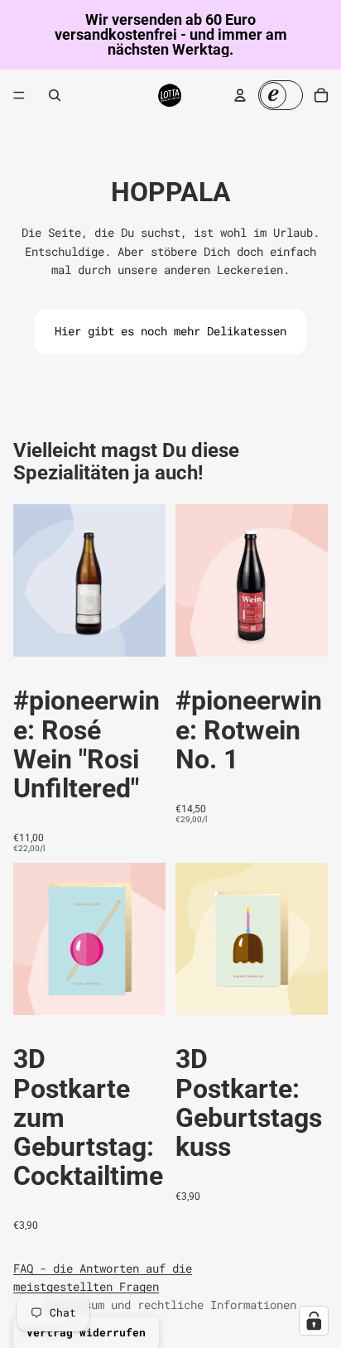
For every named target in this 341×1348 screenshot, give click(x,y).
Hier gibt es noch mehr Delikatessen (170, 331)
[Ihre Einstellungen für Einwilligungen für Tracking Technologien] (314, 1321)
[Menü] (19, 95)
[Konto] (240, 95)
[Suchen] (54, 95)
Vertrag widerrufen (86, 1332)
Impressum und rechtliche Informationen (170, 1304)
